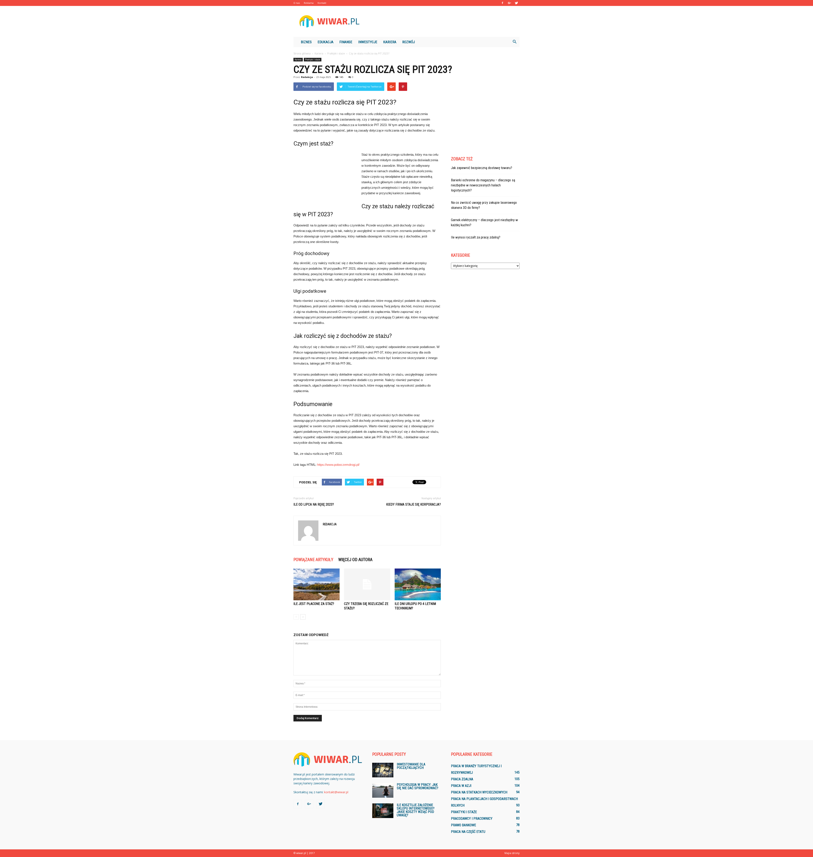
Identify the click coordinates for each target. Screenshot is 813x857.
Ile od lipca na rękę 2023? (313, 504)
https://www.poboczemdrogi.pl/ (338, 464)
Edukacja (325, 42)
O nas (296, 2)
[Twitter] (516, 3)
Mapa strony (512, 853)
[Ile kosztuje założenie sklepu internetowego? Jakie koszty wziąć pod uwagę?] (382, 810)
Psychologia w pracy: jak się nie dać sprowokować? (417, 786)
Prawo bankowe (463, 825)
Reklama (309, 2)
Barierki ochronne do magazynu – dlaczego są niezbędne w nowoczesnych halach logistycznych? (483, 185)
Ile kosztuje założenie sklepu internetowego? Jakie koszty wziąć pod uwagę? (415, 810)
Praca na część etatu (468, 832)
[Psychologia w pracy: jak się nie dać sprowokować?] (382, 790)
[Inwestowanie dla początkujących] (382, 770)
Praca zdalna (462, 779)
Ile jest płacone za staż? (313, 604)
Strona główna (302, 53)
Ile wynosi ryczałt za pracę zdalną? (475, 237)
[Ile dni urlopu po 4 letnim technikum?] (418, 584)
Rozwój (408, 42)
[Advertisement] (442, 21)
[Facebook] (502, 3)
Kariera (389, 42)
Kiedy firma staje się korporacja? (413, 504)
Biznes (306, 42)
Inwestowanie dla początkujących (411, 766)
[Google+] (509, 3)
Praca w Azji (461, 786)
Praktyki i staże (312, 59)
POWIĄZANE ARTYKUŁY (313, 559)
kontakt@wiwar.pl (336, 792)
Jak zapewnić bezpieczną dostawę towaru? (481, 168)
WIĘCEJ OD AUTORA (355, 559)
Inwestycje (367, 42)
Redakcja (307, 77)
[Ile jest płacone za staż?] (316, 584)
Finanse (345, 42)
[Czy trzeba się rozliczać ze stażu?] (367, 584)
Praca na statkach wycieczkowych (479, 792)
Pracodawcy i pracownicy (471, 819)
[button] (514, 42)
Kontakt (322, 2)
